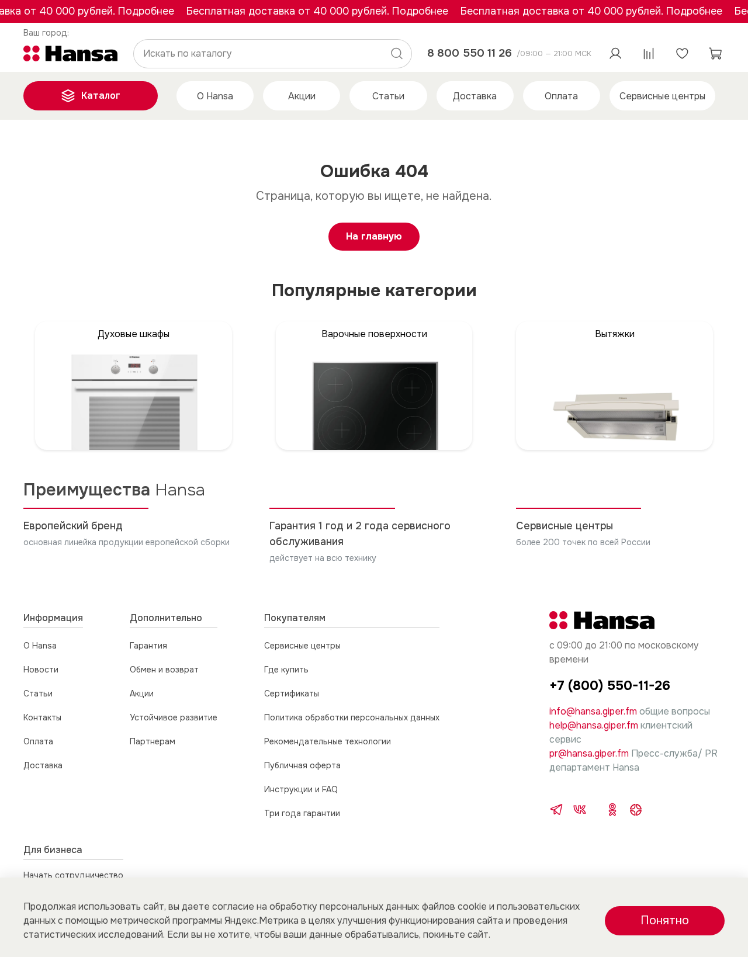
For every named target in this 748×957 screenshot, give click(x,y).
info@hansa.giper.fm (593, 711)
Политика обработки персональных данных (351, 717)
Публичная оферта (302, 765)
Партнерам (152, 741)
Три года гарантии (302, 813)
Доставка (475, 96)
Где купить (286, 669)
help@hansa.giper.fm (593, 725)
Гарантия (148, 645)
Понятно (664, 920)
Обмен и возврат (164, 669)
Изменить (46, 32)
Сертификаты (291, 693)
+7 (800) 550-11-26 (609, 685)
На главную (374, 236)
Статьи (388, 96)
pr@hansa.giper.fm (589, 753)
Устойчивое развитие (173, 717)
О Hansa (215, 96)
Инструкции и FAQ (301, 789)
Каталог (100, 95)
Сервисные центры (662, 96)
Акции (302, 96)
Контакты (42, 717)
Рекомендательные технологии (327, 741)
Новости (40, 669)
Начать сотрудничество (73, 875)
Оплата (561, 96)
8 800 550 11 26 (469, 53)
